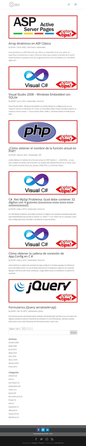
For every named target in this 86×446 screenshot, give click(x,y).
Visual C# (40, 101)
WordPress (13, 417)
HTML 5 (11, 390)
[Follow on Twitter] (43, 430)
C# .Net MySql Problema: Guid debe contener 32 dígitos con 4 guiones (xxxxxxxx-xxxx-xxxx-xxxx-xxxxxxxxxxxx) (42, 202)
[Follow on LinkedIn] (47, 430)
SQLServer (12, 407)
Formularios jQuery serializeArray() (32, 307)
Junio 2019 (12, 349)
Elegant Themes (38, 443)
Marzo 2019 (13, 360)
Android (12, 376)
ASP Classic (31, 47)
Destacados (41, 47)
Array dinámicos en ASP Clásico (30, 43)
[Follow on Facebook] (38, 430)
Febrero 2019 (13, 363)
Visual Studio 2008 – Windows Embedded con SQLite (39, 95)
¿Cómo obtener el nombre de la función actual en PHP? (42, 149)
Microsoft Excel (14, 396)
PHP (39, 155)
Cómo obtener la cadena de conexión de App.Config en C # (36, 254)
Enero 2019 (13, 367)
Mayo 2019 (13, 353)
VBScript (12, 410)
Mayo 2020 (13, 346)
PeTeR (13, 47)
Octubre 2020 (14, 342)
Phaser (11, 400)
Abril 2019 (12, 356)
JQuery (40, 311)
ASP (10, 379)
